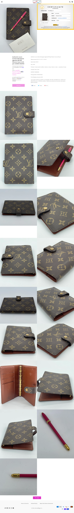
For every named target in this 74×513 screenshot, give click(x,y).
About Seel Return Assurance (46, 503)
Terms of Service (25, 503)
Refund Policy (34, 503)
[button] (18, 78)
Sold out (18, 85)
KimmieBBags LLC (38, 508)
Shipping (14, 79)
